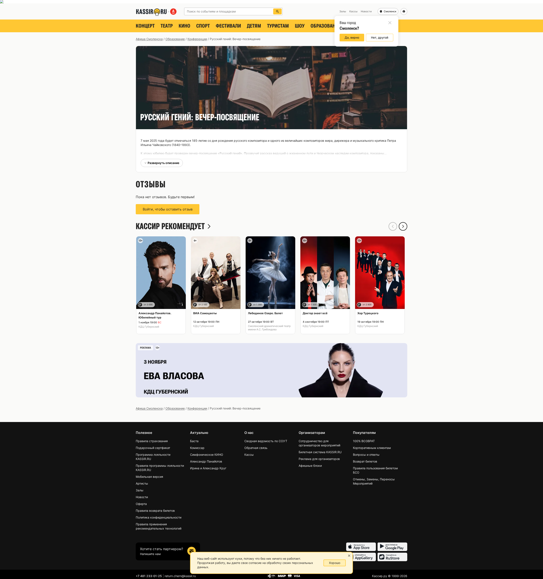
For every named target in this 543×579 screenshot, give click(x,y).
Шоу (300, 26)
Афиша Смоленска (149, 39)
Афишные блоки (310, 465)
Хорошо (334, 563)
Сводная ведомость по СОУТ (265, 441)
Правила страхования (152, 441)
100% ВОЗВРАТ (364, 441)
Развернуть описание (163, 163)
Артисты (142, 483)
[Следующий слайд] (403, 226)
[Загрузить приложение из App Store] (361, 547)
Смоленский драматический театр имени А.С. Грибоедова (269, 327)
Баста (194, 441)
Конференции (197, 39)
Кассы (249, 454)
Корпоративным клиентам (372, 448)
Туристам (278, 26)
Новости (142, 497)
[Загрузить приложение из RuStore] (392, 557)
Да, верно (352, 37)
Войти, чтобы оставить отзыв (168, 209)
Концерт (145, 26)
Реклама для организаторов (319, 459)
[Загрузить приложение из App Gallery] (361, 557)
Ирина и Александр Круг (208, 468)
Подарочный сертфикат (153, 448)
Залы (139, 490)
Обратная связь (255, 448)
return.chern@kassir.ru (180, 576)
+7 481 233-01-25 (149, 576)
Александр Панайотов (206, 461)
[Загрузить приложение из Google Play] (392, 547)
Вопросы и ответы (366, 454)
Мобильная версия (149, 476)
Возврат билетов (365, 461)
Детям (254, 26)
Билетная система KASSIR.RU (320, 452)
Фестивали (228, 26)
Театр (167, 26)
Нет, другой (379, 37)
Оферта (141, 504)
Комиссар (197, 448)
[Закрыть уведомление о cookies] (349, 555)
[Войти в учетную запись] (403, 11)
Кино (184, 26)
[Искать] (277, 11)
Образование (326, 26)
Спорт (203, 26)
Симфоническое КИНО (206, 454)
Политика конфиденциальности (158, 517)
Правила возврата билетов (155, 510)
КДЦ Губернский (149, 326)
